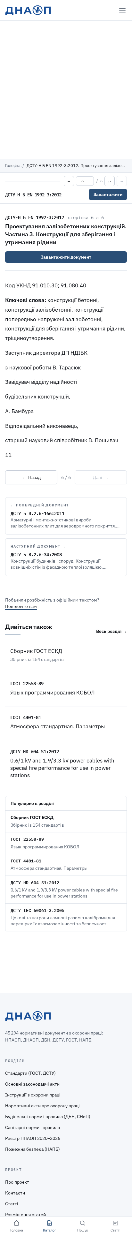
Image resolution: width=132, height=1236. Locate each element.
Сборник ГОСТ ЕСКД (36, 651)
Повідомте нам (21, 606)
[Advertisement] (66, 89)
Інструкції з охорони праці (33, 1095)
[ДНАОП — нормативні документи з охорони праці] (28, 10)
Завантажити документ (66, 257)
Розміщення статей (25, 1214)
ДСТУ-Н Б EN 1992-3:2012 (34, 217)
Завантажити (108, 194)
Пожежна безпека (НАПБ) (32, 1149)
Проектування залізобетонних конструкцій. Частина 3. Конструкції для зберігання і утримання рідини (66, 234)
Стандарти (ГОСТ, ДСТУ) (30, 1073)
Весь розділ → (111, 631)
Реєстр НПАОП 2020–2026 (32, 1138)
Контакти (15, 1193)
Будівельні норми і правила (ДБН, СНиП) (47, 1116)
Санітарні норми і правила (32, 1127)
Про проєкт (17, 1182)
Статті (11, 1204)
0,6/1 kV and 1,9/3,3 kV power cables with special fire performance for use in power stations (62, 768)
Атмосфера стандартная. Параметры (57, 726)
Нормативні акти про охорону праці (42, 1106)
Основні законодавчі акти (32, 1084)
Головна (13, 165)
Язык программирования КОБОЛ (52, 692)
